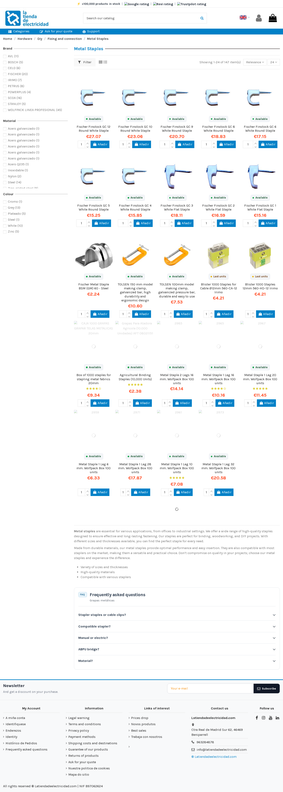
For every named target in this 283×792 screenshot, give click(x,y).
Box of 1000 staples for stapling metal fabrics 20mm (93, 379)
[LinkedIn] (277, 718)
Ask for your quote (82, 762)
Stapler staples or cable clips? (102, 615)
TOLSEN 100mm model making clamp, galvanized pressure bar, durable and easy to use (176, 290)
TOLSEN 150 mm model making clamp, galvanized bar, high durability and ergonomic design (135, 292)
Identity (11, 737)
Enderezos (13, 730)
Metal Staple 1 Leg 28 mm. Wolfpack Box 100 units (135, 468)
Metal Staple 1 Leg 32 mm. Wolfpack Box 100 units (218, 468)
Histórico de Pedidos (21, 743)
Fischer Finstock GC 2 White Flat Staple (218, 207)
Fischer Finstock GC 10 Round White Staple (135, 129)
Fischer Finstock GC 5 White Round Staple (93, 207)
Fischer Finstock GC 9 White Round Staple (177, 129)
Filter (86, 62)
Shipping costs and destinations (92, 743)
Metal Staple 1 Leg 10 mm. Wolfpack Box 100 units (177, 468)
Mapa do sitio (78, 774)
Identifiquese (16, 724)
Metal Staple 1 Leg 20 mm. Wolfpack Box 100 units (260, 379)
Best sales (138, 730)
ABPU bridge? (88, 649)
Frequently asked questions (26, 749)
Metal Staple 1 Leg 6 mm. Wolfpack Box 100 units (93, 468)
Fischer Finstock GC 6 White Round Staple (260, 129)
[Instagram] (263, 718)
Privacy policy (78, 730)
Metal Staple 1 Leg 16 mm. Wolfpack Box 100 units (218, 379)
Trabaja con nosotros (146, 737)
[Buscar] (202, 18)
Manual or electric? (93, 638)
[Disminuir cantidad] (87, 146)
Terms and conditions (84, 724)
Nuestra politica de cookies (89, 768)
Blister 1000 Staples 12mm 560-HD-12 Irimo (260, 286)
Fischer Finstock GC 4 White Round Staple (135, 207)
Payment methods (82, 737)
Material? (85, 661)
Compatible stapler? (94, 626)
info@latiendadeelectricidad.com (222, 750)
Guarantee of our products (88, 749)
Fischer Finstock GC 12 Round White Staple (93, 129)
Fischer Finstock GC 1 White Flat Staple (260, 207)
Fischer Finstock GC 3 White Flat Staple (177, 207)
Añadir (102, 144)
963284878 (205, 742)
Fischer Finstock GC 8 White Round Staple (218, 129)
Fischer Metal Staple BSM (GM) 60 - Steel (93, 286)
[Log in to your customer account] (259, 18)
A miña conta (15, 718)
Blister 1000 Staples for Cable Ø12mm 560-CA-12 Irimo (218, 288)
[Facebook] (256, 718)
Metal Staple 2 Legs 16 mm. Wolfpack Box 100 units (177, 379)
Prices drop (139, 718)
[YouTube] (270, 718)
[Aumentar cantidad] (87, 142)
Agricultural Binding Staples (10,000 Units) (135, 377)
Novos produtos (143, 724)
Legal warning (78, 718)
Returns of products (83, 756)
